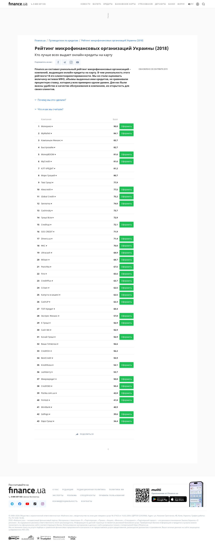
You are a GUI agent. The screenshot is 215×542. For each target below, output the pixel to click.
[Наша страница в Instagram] (71, 62)
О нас (56, 490)
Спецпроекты (88, 495)
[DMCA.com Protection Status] (14, 541)
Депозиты (160, 4)
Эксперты (58, 495)
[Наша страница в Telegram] (65, 62)
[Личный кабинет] (198, 4)
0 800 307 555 (39, 4)
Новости (85, 4)
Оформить (126, 126)
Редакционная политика (91, 490)
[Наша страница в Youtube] (77, 62)
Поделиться (87, 434)
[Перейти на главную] (18, 4)
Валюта (97, 4)
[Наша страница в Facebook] (58, 62)
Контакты (86, 501)
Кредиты (108, 4)
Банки (171, 4)
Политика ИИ (116, 490)
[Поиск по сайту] (203, 4)
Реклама (72, 495)
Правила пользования (111, 495)
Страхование (145, 4)
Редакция (67, 490)
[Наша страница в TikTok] (34, 503)
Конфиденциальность (65, 501)
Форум (181, 4)
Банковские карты (125, 4)
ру (192, 4)
